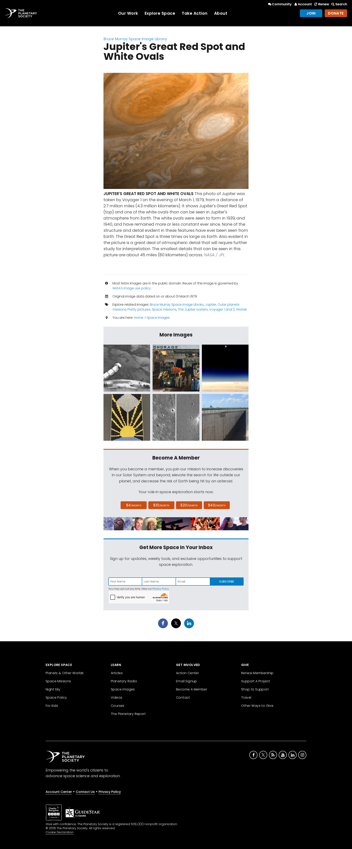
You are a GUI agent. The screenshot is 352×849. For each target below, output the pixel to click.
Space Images (158, 317)
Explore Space (160, 13)
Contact (183, 697)
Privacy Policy (160, 588)
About (221, 13)
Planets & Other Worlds (65, 673)
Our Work (128, 13)
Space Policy (56, 697)
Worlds (241, 309)
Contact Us (85, 791)
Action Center (187, 673)
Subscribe (226, 581)
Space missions (164, 309)
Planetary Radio (124, 681)
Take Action (195, 13)
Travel (246, 697)
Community (282, 4)
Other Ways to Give (257, 705)
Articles (117, 673)
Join (311, 13)
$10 (161, 505)
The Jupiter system (193, 309)
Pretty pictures (139, 309)
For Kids (52, 705)
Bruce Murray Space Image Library (135, 38)
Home (138, 317)
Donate (336, 13)
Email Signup (186, 681)
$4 (133, 505)
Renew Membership (257, 673)
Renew (323, 4)
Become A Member (191, 689)
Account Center (59, 791)
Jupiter (210, 304)
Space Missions (58, 681)
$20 (189, 505)
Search (341, 4)
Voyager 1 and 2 (222, 309)
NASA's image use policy (132, 288)
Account (305, 4)
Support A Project (255, 681)
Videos (116, 697)
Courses (117, 705)
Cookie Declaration (60, 832)
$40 (217, 505)
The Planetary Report (128, 713)
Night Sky (53, 689)
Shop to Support (255, 689)
